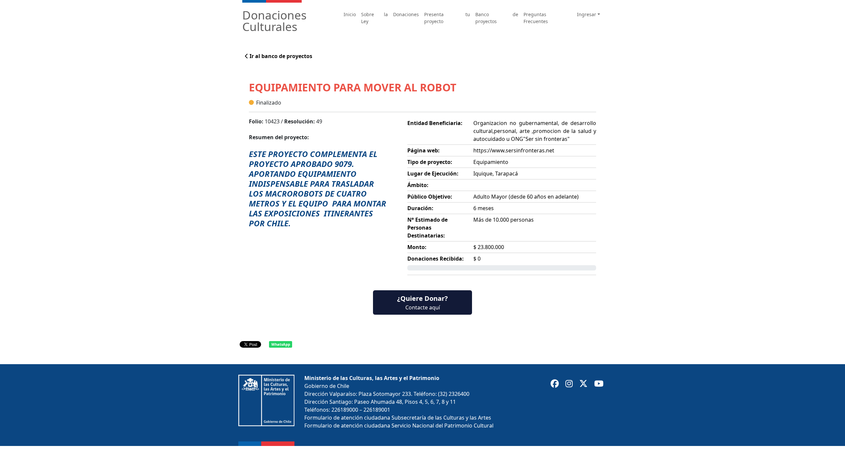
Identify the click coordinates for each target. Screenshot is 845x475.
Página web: (423, 150)
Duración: (420, 208)
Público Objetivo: (429, 196)
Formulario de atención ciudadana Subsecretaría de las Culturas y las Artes (397, 417)
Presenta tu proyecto (447, 17)
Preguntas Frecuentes (536, 17)
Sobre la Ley (374, 17)
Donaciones (406, 14)
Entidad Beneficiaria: (434, 123)
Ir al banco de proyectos (280, 56)
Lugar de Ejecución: (432, 173)
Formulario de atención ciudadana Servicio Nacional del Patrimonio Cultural (398, 425)
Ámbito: (417, 185)
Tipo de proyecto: (429, 162)
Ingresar (586, 14)
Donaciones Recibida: (435, 258)
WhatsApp (280, 344)
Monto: (416, 247)
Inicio (350, 14)
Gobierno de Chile (326, 386)
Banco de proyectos (496, 17)
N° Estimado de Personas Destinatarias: (427, 227)
